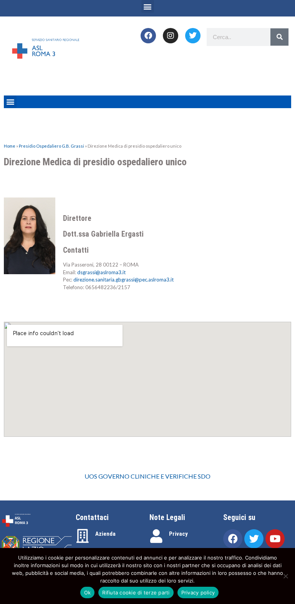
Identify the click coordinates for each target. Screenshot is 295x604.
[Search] (279, 37)
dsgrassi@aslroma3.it (101, 272)
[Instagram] (170, 35)
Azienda (105, 533)
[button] (147, 6)
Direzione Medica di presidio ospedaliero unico (95, 162)
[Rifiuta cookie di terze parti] (285, 576)
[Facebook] (148, 35)
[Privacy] (156, 536)
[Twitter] (193, 35)
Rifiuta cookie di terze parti (135, 592)
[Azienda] (82, 536)
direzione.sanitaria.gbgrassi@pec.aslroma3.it (123, 279)
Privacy (178, 533)
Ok (87, 592)
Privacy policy (198, 592)
